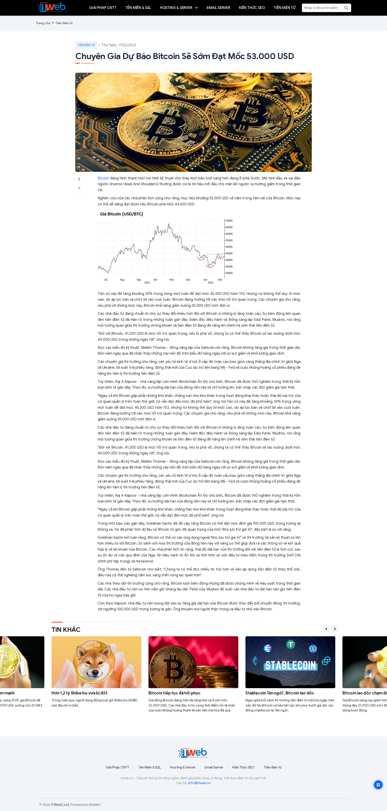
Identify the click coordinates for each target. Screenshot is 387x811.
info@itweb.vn (199, 783)
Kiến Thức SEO (243, 767)
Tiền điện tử (64, 23)
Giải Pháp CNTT (117, 767)
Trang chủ (43, 23)
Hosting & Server (183, 767)
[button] (326, 629)
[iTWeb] (52, 7)
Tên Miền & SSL (149, 767)
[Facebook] (79, 179)
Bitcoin (103, 178)
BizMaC (95, 805)
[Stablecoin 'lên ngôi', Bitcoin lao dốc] (290, 677)
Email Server (214, 767)
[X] (79, 188)
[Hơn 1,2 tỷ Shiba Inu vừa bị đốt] (96, 677)
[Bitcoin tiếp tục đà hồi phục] (193, 677)
